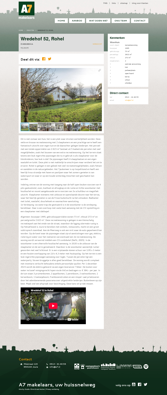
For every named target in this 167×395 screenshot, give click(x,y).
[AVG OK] (146, 366)
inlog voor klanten (140, 3)
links (114, 3)
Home (61, 20)
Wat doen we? (98, 20)
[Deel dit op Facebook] (44, 59)
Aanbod (77, 20)
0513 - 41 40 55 (58, 364)
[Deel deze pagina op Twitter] (49, 59)
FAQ (105, 3)
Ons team (120, 20)
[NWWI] (124, 366)
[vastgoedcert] (90, 366)
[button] (99, 70)
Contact (139, 20)
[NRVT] (108, 366)
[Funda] (137, 366)
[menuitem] (139, 20)
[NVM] (76, 366)
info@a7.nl (129, 100)
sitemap (123, 3)
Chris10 (33, 389)
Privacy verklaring (52, 389)
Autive (42, 389)
